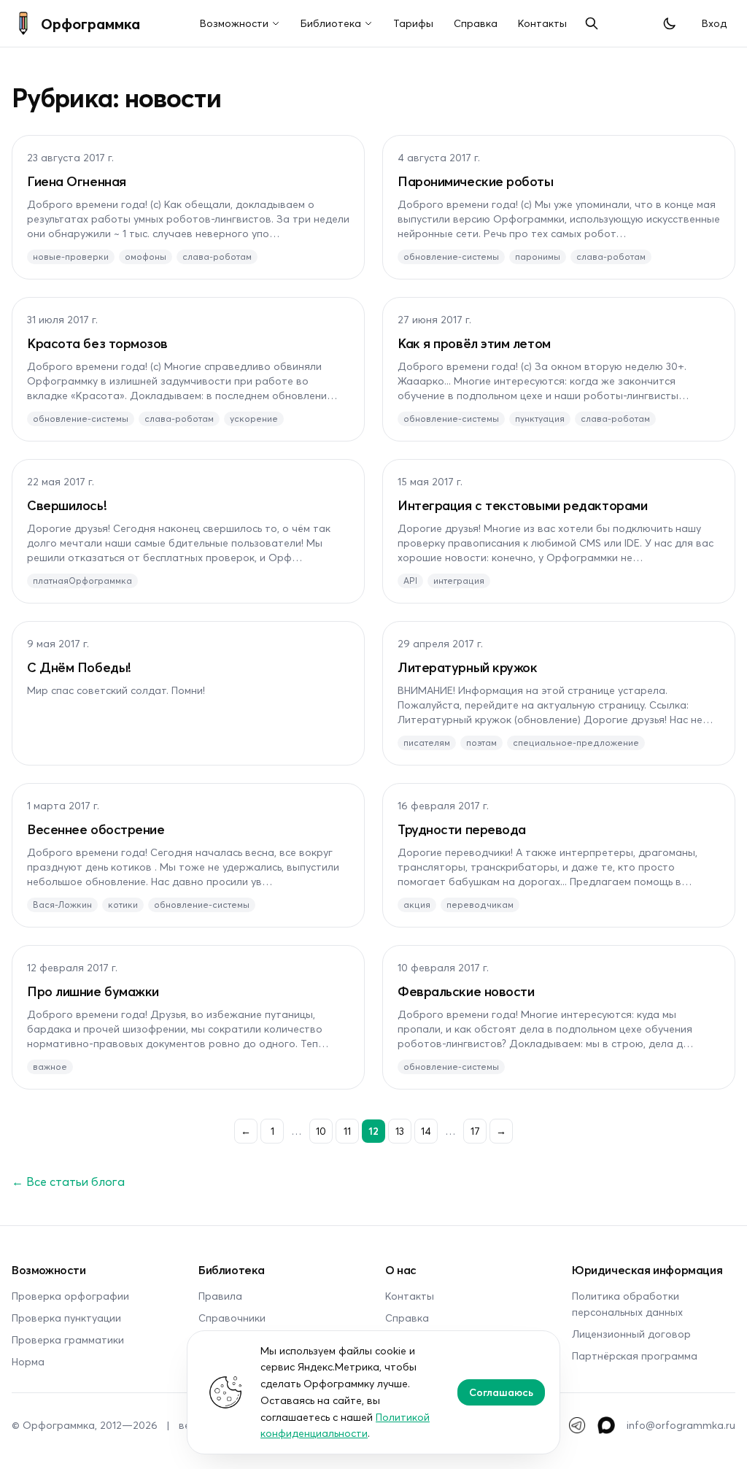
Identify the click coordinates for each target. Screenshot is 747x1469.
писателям (426, 742)
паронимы (537, 256)
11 (347, 1131)
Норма (28, 1361)
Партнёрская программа (634, 1355)
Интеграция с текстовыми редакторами (522, 505)
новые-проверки (71, 256)
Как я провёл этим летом (474, 343)
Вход (714, 23)
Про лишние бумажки (93, 991)
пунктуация (540, 418)
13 (399, 1131)
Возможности (234, 23)
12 (373, 1131)
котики (123, 904)
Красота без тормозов (97, 343)
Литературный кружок (467, 667)
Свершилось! (67, 505)
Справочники (232, 1318)
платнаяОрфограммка (82, 580)
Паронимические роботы (476, 181)
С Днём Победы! (79, 667)
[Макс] (606, 1425)
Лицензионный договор (631, 1334)
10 (321, 1131)
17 (475, 1131)
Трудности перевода (462, 829)
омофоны (145, 256)
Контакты (542, 23)
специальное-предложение (576, 742)
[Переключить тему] (669, 23)
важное (50, 1066)
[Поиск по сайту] (591, 23)
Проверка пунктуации (66, 1318)
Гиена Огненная (76, 181)
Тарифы (413, 23)
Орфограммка (90, 23)
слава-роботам (217, 256)
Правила (220, 1296)
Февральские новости (466, 991)
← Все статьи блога (68, 1181)
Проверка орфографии (70, 1296)
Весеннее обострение (95, 829)
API (410, 580)
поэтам (481, 742)
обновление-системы (451, 256)
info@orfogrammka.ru (681, 1425)
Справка (476, 23)
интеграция (458, 580)
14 (426, 1131)
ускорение (254, 418)
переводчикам (480, 904)
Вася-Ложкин (62, 904)
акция (416, 904)
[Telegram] (577, 1425)
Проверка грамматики (68, 1339)
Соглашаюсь (501, 1392)
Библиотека (331, 23)
